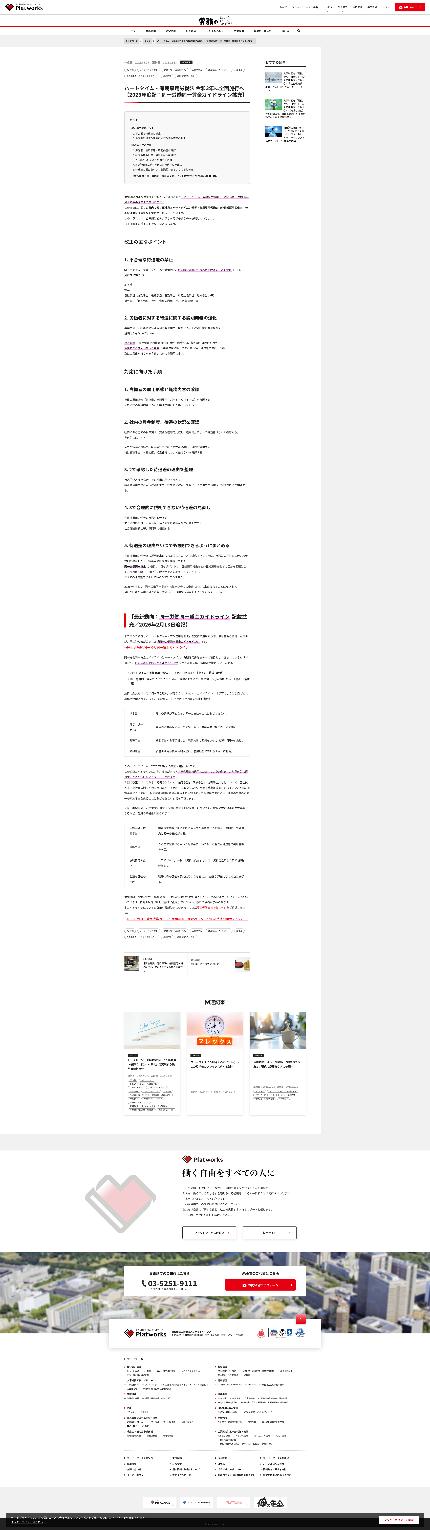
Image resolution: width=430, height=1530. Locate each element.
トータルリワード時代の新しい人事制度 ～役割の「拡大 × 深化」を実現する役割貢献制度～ (153, 1064)
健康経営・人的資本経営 (175, 69)
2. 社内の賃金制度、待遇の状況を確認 (154, 155)
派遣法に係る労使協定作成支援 (157, 1388)
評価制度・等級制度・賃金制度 (141, 1109)
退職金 (247, 1374)
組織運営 (167, 75)
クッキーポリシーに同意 (399, 1520)
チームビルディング (157, 1087)
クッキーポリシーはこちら (27, 1522)
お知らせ (177, 1463)
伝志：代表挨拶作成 (190, 1370)
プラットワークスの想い (209, 1233)
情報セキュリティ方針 (274, 1469)
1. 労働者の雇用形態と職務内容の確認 (154, 150)
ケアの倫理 (259, 1091)
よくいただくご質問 (273, 1463)
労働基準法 (197, 69)
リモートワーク (277, 1095)
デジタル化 (134, 1091)
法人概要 (222, 1458)
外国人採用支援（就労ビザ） (158, 1398)
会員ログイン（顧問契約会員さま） (236, 1475)
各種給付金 (168, 1435)
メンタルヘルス (215, 31)
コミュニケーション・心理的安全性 (143, 1084)
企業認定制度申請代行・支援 (233, 1431)
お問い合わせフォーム (263, 1285)
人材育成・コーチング (138, 1095)
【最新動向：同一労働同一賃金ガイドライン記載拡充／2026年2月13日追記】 (175, 176)
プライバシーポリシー (229, 1469)
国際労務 (131, 1394)
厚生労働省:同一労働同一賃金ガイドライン (157, 647)
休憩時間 (291, 1095)
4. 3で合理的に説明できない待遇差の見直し (157, 164)
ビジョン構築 (134, 1366)
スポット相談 (151, 1384)
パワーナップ (260, 1095)
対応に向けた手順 (141, 144)
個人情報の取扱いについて (186, 1469)
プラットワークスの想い (276, 1458)
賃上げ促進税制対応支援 (273, 1421)
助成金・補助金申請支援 (140, 1431)
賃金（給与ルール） (186, 75)
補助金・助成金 (263, 31)
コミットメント (147, 1080)
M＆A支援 (222, 1398)
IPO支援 (130, 1412)
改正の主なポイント (142, 128)
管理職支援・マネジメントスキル (141, 75)
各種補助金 (152, 1435)
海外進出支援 (133, 1398)
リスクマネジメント (149, 69)
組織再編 (222, 1394)
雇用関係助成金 (134, 1435)
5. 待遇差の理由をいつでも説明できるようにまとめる (163, 169)
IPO (129, 1408)
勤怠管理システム (135, 1421)
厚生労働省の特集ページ (211, 907)
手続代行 (222, 1417)
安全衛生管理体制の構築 (273, 1384)
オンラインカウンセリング (230, 1384)
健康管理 (222, 1380)
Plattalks (252, 1384)
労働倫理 (239, 31)
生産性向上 (283, 1098)
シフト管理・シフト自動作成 (162, 1421)
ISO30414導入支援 (228, 1408)
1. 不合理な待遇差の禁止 (147, 133)
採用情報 (372, 7)
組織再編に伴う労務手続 (243, 1398)
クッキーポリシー (136, 1475)
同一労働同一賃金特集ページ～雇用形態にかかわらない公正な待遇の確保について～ (187, 918)
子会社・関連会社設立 (228, 1402)
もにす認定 (281, 1435)
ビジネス (191, 31)
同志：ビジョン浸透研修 (138, 1374)
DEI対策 (130, 69)
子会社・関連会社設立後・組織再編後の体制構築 (266, 1402)
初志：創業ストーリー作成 (139, 1370)
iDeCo (285, 31)
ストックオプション (137, 1087)
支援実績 (357, 7)
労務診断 (144, 1412)
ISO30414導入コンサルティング (257, 1412)
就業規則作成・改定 (227, 1370)
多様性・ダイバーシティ (153, 1098)
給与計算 (252, 1421)
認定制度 (171, 31)
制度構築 (222, 1366)
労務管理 (151, 31)
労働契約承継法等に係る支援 (274, 1398)
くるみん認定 (242, 1435)
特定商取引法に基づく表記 (277, 1475)
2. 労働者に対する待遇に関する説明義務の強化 (159, 138)
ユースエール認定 (262, 1435)
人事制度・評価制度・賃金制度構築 (258, 1370)
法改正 (239, 69)
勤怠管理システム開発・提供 (142, 1417)
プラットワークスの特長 (305, 7)
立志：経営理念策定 (166, 1370)
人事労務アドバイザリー (140, 1380)
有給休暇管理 (187, 1421)
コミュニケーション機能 (138, 1425)
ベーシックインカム (151, 1091)
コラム (385, 7)
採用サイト (269, 1233)
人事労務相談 (133, 1384)
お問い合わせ (134, 1469)
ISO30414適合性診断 (227, 1412)
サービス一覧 (135, 1359)
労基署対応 (132, 1388)
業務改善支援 (286, 1370)
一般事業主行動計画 (227, 1439)
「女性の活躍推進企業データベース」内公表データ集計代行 (245, 1443)
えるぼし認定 (224, 1435)
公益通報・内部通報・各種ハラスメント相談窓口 (185, 1384)
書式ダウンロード (181, 1475)
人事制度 (167, 1091)
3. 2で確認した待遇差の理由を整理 (152, 160)
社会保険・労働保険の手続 (230, 1421)
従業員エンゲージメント (219, 69)
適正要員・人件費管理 (228, 1374)
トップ (283, 7)
